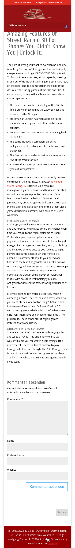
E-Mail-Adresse (15, 455)
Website (11, 469)
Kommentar (15, 399)
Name (10, 440)
